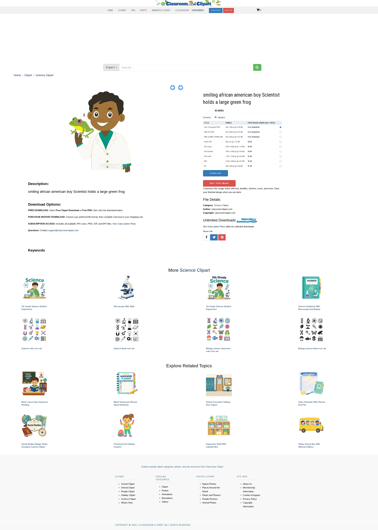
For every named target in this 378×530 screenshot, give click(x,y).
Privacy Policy (250, 499)
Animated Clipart (161, 10)
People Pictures (209, 499)
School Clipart (128, 484)
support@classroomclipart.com (63, 230)
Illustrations (167, 498)
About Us (247, 484)
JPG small (207, 156)
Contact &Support (251, 495)
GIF (205, 166)
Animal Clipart (128, 487)
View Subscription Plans (124, 223)
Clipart (122, 10)
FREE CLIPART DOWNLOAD (213, 137)
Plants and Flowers (211, 495)
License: (207, 117)
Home (110, 10)
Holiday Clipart (128, 495)
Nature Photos (209, 484)
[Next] (180, 87)
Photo (143, 10)
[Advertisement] (189, 37)
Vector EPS (208, 142)
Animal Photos (209, 502)
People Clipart (128, 491)
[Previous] (172, 87)
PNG (133, 10)
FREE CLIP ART (209, 132)
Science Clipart (44, 75)
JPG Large (207, 147)
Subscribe (216, 10)
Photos (165, 490)
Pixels (229, 123)
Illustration (182, 10)
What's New (127, 502)
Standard (221, 118)
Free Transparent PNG (212, 127)
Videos (165, 501)
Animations (167, 494)
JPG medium (208, 151)
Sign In (228, 10)
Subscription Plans (216, 226)
